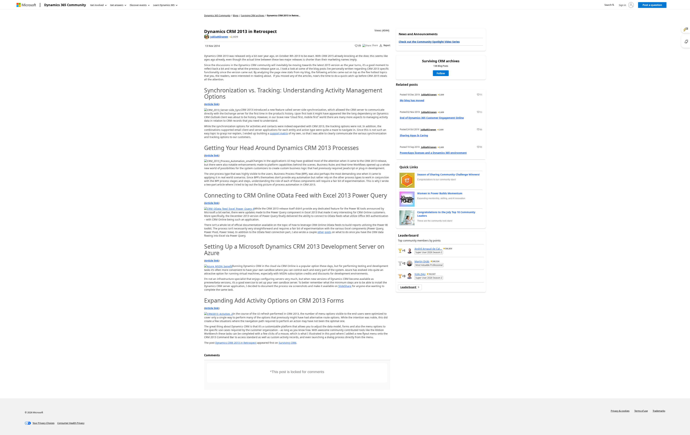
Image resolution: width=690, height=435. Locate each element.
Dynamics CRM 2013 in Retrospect (235, 342)
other (321, 232)
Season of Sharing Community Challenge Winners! (448, 174)
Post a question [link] (652, 5)
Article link (211, 104)
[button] (609, 5)
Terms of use (641, 410)
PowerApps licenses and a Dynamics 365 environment (433, 152)
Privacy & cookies (620, 410)
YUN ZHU (420, 274)
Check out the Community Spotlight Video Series (429, 41)
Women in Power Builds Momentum (439, 193)
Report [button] (386, 45)
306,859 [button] (448, 248)
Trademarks (659, 410)
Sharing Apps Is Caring (414, 135)
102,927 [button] (432, 274)
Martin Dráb (422, 261)
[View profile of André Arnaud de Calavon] (409, 250)
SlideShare (344, 286)
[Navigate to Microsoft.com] (26, 5)
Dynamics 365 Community (65, 5)
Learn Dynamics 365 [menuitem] (163, 5)
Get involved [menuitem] (97, 5)
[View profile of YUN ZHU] (409, 276)
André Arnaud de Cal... (428, 248)
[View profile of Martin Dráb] (409, 263)
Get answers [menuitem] (116, 5)
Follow (441, 73)
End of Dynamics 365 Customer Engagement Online (432, 117)
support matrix (279, 133)
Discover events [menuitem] (138, 5)
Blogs (235, 15)
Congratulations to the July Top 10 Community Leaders (446, 213)
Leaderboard (408, 287)
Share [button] (375, 45)
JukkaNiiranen (219, 36)
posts (328, 232)
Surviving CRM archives (252, 15)
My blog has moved (412, 100)
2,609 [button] (234, 36)
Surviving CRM (287, 342)
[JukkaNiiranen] (206, 36)
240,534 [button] (435, 261)
